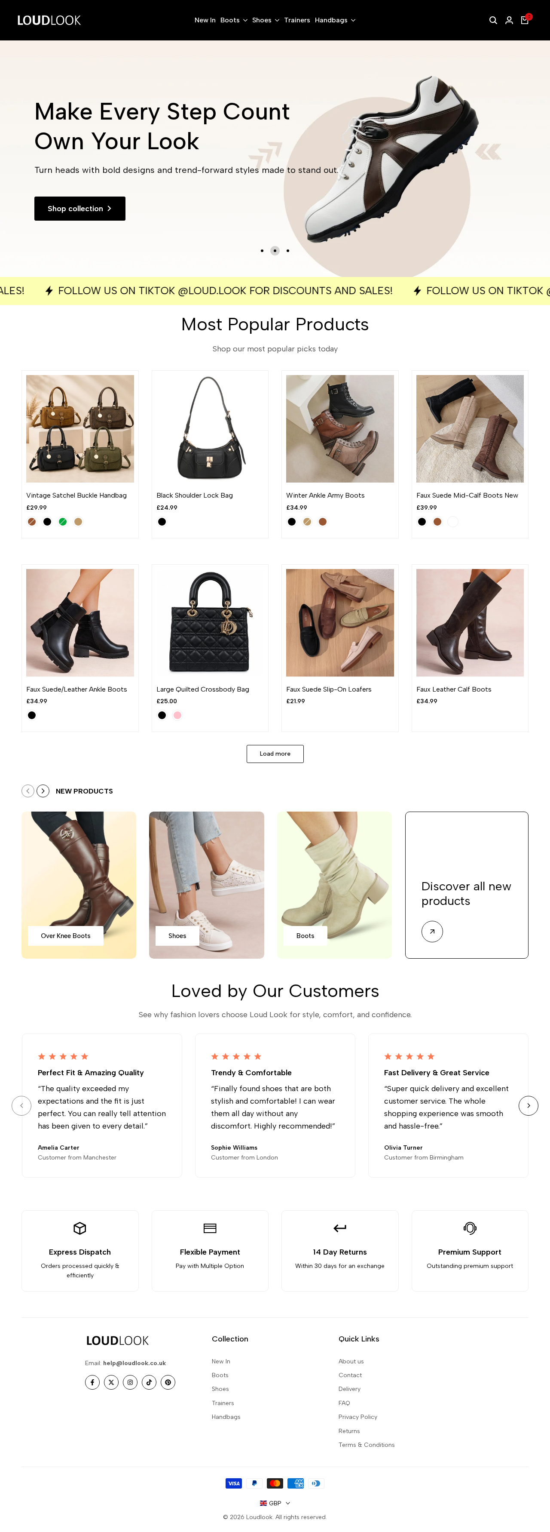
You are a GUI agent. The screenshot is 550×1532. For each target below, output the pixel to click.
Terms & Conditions (367, 1445)
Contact (350, 1375)
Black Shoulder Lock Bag (194, 495)
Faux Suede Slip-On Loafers (329, 689)
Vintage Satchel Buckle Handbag (76, 495)
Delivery (350, 1389)
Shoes (220, 1389)
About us (351, 1361)
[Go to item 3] (288, 250)
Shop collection (75, 208)
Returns (349, 1431)
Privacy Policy (358, 1417)
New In (221, 1361)
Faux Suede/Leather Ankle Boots (76, 689)
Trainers (223, 1403)
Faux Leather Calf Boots (454, 689)
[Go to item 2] (275, 250)
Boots (220, 1375)
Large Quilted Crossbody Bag (202, 689)
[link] (275, 158)
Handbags (226, 1417)
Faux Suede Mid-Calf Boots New (467, 495)
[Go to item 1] (262, 250)
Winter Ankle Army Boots (325, 495)
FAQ (344, 1403)
